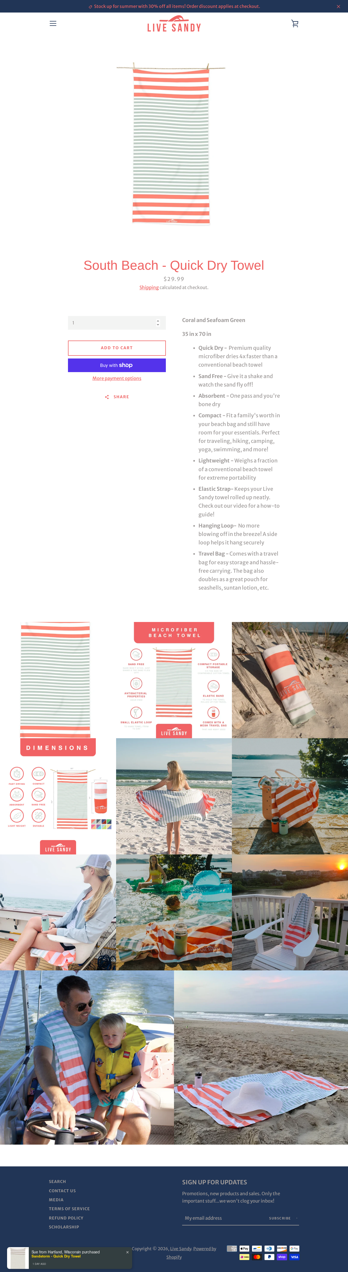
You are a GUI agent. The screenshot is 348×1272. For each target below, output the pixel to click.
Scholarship (64, 1227)
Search (57, 1181)
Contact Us (62, 1190)
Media (56, 1199)
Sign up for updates (214, 1182)
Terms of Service (69, 1208)
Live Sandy (180, 1248)
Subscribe (280, 1218)
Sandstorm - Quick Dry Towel (56, 1251)
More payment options (116, 378)
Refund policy (66, 1218)
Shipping (149, 287)
